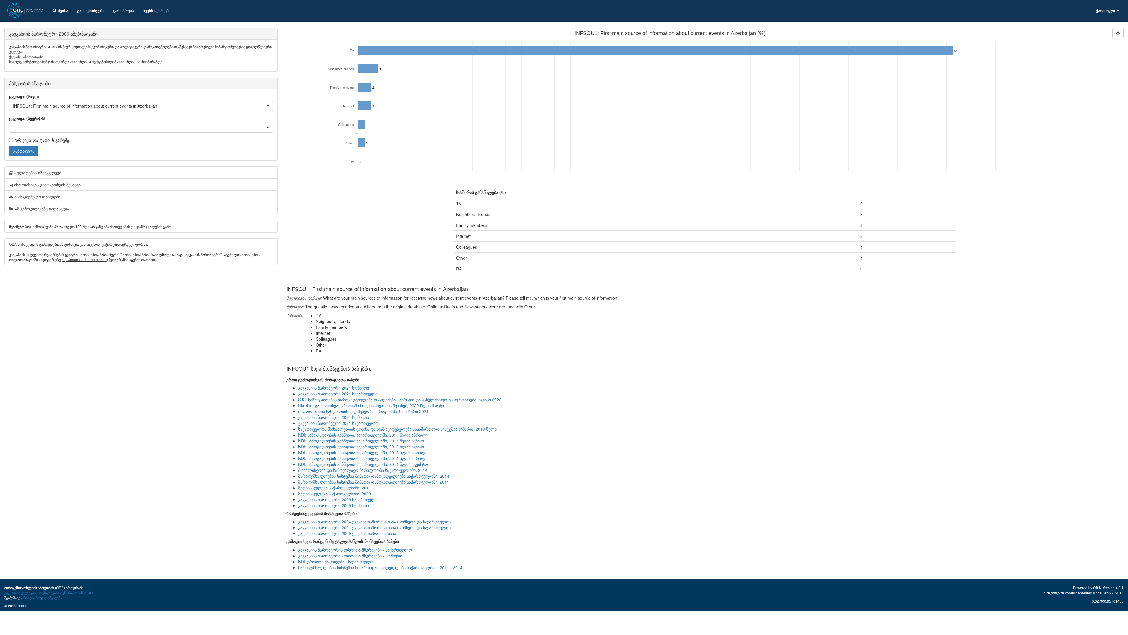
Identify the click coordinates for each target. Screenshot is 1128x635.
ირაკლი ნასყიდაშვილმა (41, 597)
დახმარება (123, 10)
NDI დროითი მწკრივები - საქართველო (336, 561)
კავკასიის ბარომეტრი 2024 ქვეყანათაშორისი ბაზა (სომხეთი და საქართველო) (374, 521)
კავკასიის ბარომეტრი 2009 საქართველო (338, 499)
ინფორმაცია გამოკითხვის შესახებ (47, 185)
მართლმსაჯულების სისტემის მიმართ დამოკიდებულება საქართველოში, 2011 (373, 482)
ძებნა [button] (63, 10)
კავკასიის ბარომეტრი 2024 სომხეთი (333, 388)
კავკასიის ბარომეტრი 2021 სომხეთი (333, 417)
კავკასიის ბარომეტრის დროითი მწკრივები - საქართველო (355, 550)
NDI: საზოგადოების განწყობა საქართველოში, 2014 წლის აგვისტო (363, 464)
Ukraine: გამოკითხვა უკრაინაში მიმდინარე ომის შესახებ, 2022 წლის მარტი (371, 405)
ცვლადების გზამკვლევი (37, 173)
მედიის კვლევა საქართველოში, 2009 (334, 494)
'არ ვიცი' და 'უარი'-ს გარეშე (42, 140)
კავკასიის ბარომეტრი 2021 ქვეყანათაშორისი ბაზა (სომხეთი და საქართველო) (374, 527)
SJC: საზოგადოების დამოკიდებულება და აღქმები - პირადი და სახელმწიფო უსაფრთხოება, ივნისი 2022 (399, 399)
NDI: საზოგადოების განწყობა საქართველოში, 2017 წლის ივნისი (361, 441)
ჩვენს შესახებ (156, 10)
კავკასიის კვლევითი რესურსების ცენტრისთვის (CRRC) (50, 592)
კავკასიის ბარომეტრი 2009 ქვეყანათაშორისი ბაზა (347, 533)
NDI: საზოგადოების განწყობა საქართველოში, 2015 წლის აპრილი (362, 452)
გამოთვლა (23, 151)
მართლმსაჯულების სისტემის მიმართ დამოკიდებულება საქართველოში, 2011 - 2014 (380, 567)
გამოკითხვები (90, 10)
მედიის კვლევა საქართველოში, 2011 (334, 488)
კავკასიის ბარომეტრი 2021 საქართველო (338, 423)
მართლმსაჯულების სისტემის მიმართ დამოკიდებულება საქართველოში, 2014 (373, 476)
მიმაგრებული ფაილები (37, 197)
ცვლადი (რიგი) (24, 96)
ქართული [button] (1106, 10)
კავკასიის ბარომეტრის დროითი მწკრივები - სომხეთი (350, 556)
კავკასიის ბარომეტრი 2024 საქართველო (338, 394)
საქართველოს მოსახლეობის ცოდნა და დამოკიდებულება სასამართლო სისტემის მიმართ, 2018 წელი (397, 429)
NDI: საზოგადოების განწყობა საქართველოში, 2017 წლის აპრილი (362, 435)
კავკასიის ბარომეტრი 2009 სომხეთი (333, 505)
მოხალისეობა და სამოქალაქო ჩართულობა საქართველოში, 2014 (362, 470)
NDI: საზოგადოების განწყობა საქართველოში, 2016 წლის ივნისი (361, 446)
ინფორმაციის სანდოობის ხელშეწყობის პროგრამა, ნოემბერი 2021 (363, 411)
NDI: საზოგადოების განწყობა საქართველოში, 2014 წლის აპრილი (362, 458)
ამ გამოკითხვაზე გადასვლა (42, 209)
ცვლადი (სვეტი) (24, 118)
